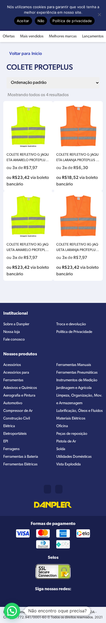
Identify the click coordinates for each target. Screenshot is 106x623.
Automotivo (12, 403)
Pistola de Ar (66, 441)
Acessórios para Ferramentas (16, 376)
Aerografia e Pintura (19, 396)
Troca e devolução (71, 324)
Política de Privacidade (74, 332)
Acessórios (12, 365)
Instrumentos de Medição (76, 380)
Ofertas (9, 36)
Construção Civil (16, 419)
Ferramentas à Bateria (20, 457)
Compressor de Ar (18, 411)
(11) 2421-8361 (47, 489)
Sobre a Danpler (16, 324)
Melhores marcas (63, 36)
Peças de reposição (71, 434)
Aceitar (23, 21)
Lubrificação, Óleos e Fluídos (79, 411)
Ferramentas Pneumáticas (77, 373)
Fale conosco (14, 340)
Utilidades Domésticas (74, 457)
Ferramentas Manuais (73, 365)
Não (41, 21)
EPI (5, 441)
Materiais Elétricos (70, 419)
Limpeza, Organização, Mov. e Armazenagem (79, 399)
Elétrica (9, 426)
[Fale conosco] (59, 489)
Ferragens (11, 449)
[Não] (99, 14)
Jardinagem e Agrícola (74, 388)
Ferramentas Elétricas (20, 464)
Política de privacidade (72, 21)
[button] (12, 611)
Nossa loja (11, 332)
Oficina (62, 426)
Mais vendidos (31, 36)
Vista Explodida (68, 464)
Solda (60, 449)
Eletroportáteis (15, 434)
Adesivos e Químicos (20, 388)
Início (37, 53)
